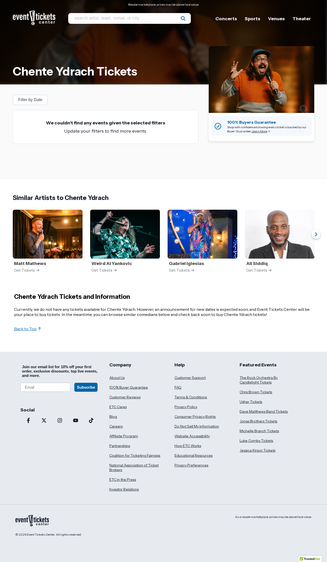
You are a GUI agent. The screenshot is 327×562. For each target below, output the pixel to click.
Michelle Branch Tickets (259, 431)
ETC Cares (118, 407)
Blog (113, 416)
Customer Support (190, 377)
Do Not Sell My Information (196, 426)
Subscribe (86, 387)
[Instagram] (60, 421)
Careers (116, 426)
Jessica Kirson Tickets (257, 450)
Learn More (259, 131)
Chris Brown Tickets (256, 392)
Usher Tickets (251, 401)
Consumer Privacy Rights (195, 416)
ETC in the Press (122, 479)
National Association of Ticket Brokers (134, 467)
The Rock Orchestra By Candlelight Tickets (259, 380)
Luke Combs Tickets (256, 440)
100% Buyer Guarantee (128, 387)
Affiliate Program (123, 436)
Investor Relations (124, 489)
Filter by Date (30, 100)
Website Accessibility (192, 436)
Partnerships (119, 445)
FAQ (177, 387)
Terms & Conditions (190, 397)
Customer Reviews (125, 397)
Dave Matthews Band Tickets (264, 411)
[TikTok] (91, 421)
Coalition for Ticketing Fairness (134, 455)
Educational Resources (193, 455)
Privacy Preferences (191, 465)
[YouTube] (76, 421)
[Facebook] (28, 421)
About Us (117, 377)
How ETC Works (187, 445)
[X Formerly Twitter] (44, 421)
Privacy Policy (185, 407)
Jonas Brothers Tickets (258, 421)
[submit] (183, 18)
